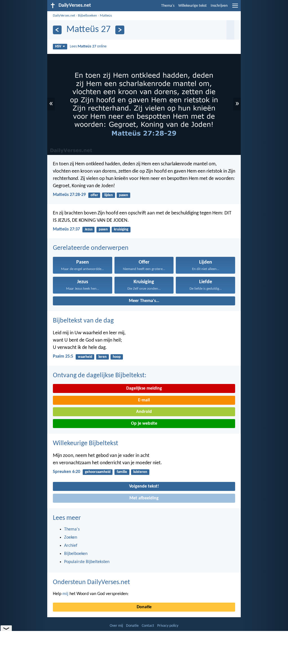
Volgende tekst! (144, 486)
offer (94, 195)
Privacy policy (167, 626)
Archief (70, 545)
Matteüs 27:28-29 (69, 195)
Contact (148, 626)
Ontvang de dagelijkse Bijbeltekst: (99, 375)
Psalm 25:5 (63, 356)
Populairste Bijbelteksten (86, 562)
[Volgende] (119, 30)
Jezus (89, 229)
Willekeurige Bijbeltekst (85, 443)
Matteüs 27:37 (66, 229)
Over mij (116, 626)
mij (65, 594)
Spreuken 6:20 (66, 472)
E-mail (144, 400)
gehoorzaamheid (98, 472)
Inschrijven (219, 6)
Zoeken (70, 537)
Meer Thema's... (144, 301)
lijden (108, 195)
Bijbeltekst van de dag (83, 320)
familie (122, 472)
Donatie (144, 607)
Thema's (167, 6)
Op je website (144, 423)
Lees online (88, 46)
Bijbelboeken (87, 15)
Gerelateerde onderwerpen (91, 248)
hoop (117, 357)
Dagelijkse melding (144, 388)
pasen (123, 195)
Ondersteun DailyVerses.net (91, 582)
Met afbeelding (144, 498)
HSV (58, 46)
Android (144, 412)
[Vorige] (57, 30)
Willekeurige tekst (192, 6)
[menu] (235, 8)
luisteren (140, 472)
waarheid (85, 357)
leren (102, 357)
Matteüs (106, 15)
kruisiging (121, 229)
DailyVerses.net (64, 15)
